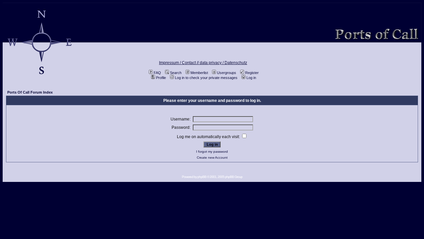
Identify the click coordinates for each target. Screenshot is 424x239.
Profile (161, 78)
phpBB (201, 177)
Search (176, 73)
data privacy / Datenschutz (223, 62)
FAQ (157, 73)
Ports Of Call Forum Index (30, 92)
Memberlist (199, 73)
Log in (251, 78)
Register (252, 73)
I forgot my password (212, 151)
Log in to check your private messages (206, 78)
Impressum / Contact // (179, 62)
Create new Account (212, 157)
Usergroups (226, 73)
